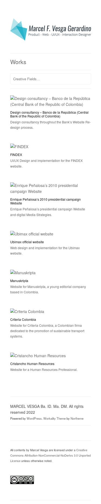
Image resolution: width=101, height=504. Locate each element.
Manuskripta (19, 280)
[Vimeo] (21, 432)
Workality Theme (54, 418)
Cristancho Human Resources (32, 363)
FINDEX (16, 154)
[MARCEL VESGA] (50, 39)
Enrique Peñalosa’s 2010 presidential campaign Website (45, 201)
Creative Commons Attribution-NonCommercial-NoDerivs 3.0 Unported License (50, 455)
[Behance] (36, 432)
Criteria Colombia (23, 319)
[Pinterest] (14, 432)
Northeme (77, 418)
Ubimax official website (27, 241)
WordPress (34, 418)
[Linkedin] (29, 432)
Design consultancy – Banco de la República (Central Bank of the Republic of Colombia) (49, 114)
